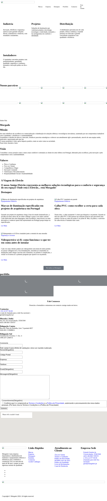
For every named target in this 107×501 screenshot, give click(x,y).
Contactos (74, 7)
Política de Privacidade (55, 403)
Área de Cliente (82, 6)
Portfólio (65, 7)
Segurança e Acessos (8, 235)
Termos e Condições (36, 403)
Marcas (40, 7)
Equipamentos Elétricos (9, 201)
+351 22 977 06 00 (6, 311)
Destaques (57, 7)
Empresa (48, 7)
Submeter (4, 408)
